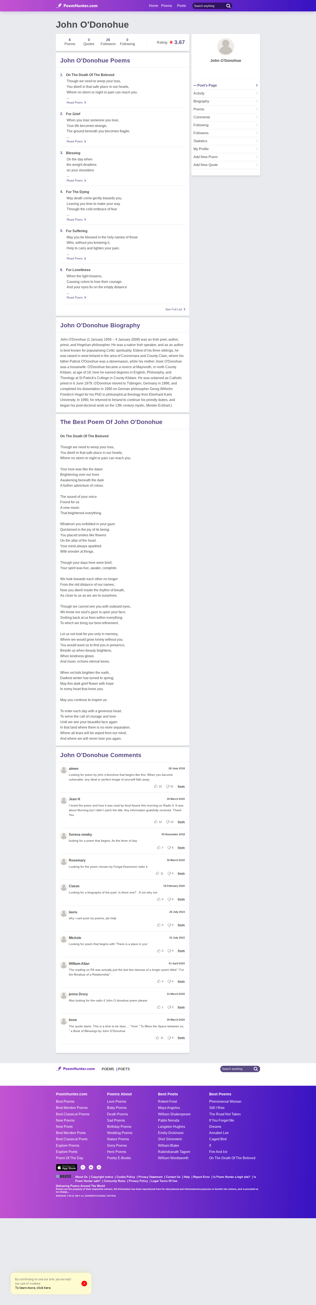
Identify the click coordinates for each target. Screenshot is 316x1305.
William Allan (79, 963)
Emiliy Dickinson (171, 1133)
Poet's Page (207, 85)
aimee (73, 768)
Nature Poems (118, 1139)
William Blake (168, 1145)
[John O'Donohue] (225, 46)
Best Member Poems (72, 1108)
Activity (198, 93)
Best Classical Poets (71, 1139)
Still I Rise (217, 1108)
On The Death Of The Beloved (232, 1158)
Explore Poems (67, 1145)
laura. (73, 912)
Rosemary (77, 860)
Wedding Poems (119, 1133)
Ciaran (74, 886)
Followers (201, 133)
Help (187, 1176)
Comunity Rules (114, 1181)
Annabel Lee (219, 1133)
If (210, 1145)
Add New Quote (205, 165)
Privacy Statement (150, 1176)
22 (160, 786)
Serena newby (80, 834)
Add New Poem (205, 157)
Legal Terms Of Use (164, 1181)
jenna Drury (78, 994)
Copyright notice (102, 1176)
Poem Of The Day (69, 1158)
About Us (81, 1176)
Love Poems (116, 1101)
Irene (73, 1020)
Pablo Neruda (168, 1120)
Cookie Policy (126, 1176)
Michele (75, 938)
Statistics (200, 141)
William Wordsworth (173, 1158)
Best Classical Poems (72, 1114)
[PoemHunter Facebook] (83, 1167)
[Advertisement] (64, 1261)
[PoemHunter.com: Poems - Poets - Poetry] (77, 5)
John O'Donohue (225, 60)
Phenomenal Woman (225, 1101)
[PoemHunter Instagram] (99, 1167)
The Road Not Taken (225, 1114)
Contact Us (173, 1176)
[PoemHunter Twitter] (91, 1167)
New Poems (65, 1120)
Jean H (74, 799)
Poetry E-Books (119, 1158)
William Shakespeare (174, 1114)
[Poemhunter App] (66, 1167)
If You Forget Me (221, 1120)
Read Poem (75, 102)
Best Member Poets (71, 1133)
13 (171, 821)
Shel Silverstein (170, 1139)
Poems (198, 109)
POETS (124, 1069)
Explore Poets (66, 1152)
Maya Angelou (169, 1108)
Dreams (215, 1126)
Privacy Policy (138, 1181)
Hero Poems (116, 1152)
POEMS (108, 1069)
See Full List (173, 309)
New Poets (64, 1126)
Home (153, 6)
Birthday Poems (119, 1126)
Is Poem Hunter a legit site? (231, 1176)
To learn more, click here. (33, 1288)
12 (160, 821)
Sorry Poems (117, 1145)
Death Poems (117, 1114)
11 (162, 873)
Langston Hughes (171, 1126)
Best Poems (65, 1101)
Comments (201, 117)
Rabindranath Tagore (174, 1152)
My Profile (201, 149)
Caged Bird (218, 1139)
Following (201, 125)
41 (171, 786)
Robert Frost (167, 1101)
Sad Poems (116, 1120)
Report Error (201, 1176)
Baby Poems (117, 1108)
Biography (201, 101)
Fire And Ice (218, 1152)
